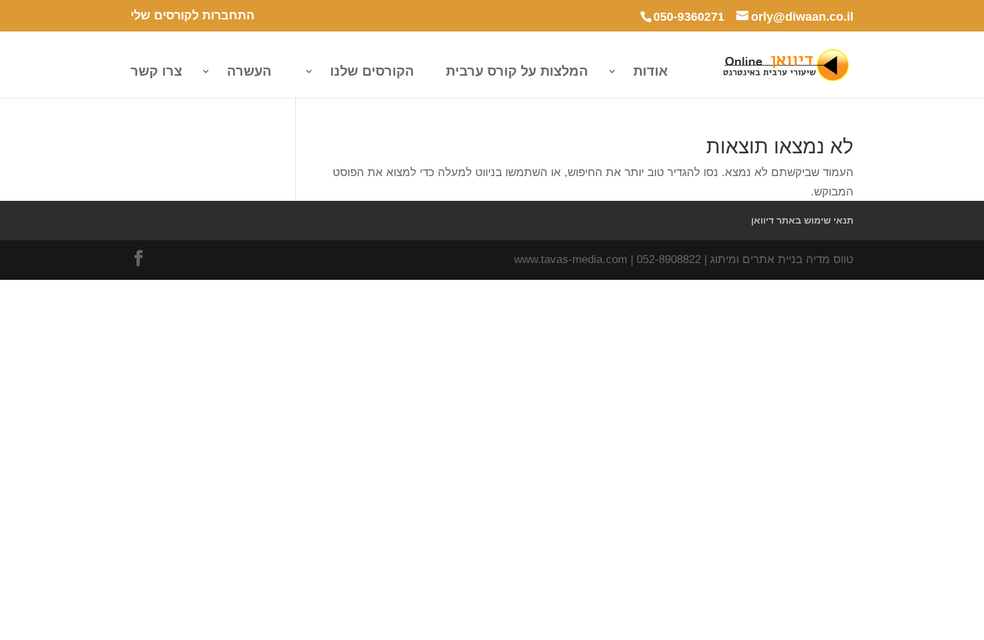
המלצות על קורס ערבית (517, 72)
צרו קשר (156, 72)
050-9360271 (688, 16)
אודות (650, 72)
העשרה (249, 72)
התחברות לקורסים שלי (192, 15)
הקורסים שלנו (372, 72)
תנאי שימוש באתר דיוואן (802, 220)
